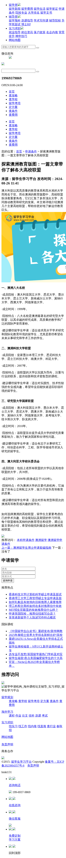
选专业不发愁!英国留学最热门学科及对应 (36, 654)
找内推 (32, 726)
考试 (45, 715)
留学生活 (39, 8)
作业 (18, 715)
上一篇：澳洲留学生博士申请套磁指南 (26, 547)
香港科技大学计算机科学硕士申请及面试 (35, 594)
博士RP (26, 24)
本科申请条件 (25, 540)
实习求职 (15, 28)
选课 (38, 715)
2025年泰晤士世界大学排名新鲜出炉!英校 (36, 634)
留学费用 (27, 8)
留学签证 (52, 8)
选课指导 (27, 20)
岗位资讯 (27, 32)
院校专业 (21, 12)
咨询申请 (7, 580)
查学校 (13, 99)
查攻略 (13, 95)
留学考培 (15, 103)
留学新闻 (15, 8)
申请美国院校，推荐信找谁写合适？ (32, 613)
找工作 (22, 726)
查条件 (13, 110)
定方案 (13, 107)
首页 (12, 91)
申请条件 (31, 151)
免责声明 (7, 744)
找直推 (41, 726)
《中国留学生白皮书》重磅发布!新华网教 (36, 631)
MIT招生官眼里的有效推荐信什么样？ (33, 609)
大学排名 (34, 12)
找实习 (13, 726)
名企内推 (52, 32)
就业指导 (15, 32)
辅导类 (13, 16)
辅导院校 (55, 20)
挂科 (31, 715)
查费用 (13, 114)
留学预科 (15, 20)
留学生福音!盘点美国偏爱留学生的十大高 (36, 658)
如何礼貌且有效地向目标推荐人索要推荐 (35, 602)
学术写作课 (41, 20)
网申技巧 (21, 36)
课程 (12, 715)
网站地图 (15, 40)
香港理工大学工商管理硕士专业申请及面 (35, 598)
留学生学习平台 (21, 761)
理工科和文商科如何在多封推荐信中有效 (35, 605)
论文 (25, 715)
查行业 (51, 726)
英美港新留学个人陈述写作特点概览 (32, 617)
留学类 (13, 4)
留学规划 (7, 697)
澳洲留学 (41, 540)
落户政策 (39, 32)
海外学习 (7, 711)
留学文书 (46, 12)
